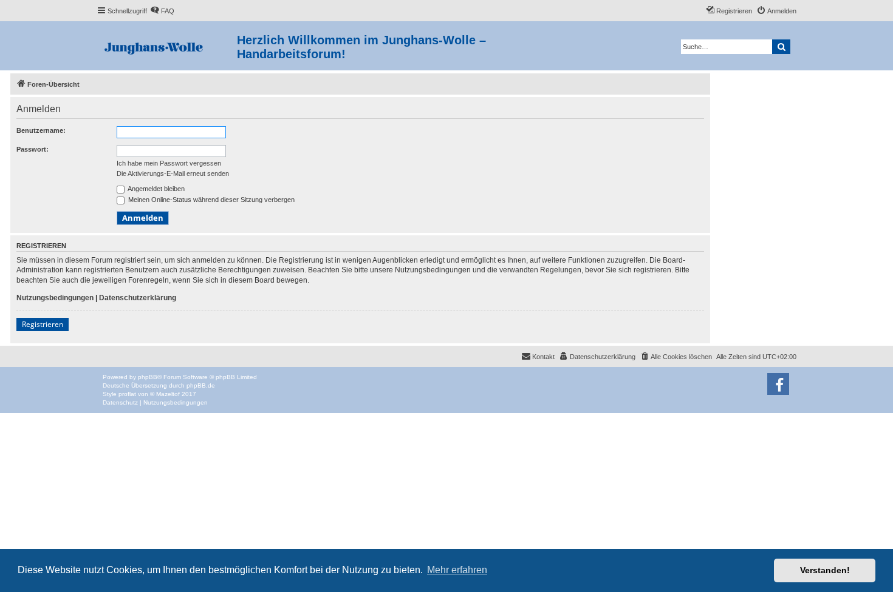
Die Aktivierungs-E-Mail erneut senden (173, 173)
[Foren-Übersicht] (167, 45)
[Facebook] (778, 384)
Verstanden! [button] (825, 570)
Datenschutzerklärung (137, 298)
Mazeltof (168, 394)
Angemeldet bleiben (155, 188)
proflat (127, 394)
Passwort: (32, 149)
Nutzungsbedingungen (55, 298)
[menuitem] (162, 11)
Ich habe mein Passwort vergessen (169, 163)
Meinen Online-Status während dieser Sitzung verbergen (210, 199)
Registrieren (42, 324)
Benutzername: (41, 130)
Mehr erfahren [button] (457, 570)
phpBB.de (200, 385)
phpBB (147, 377)
